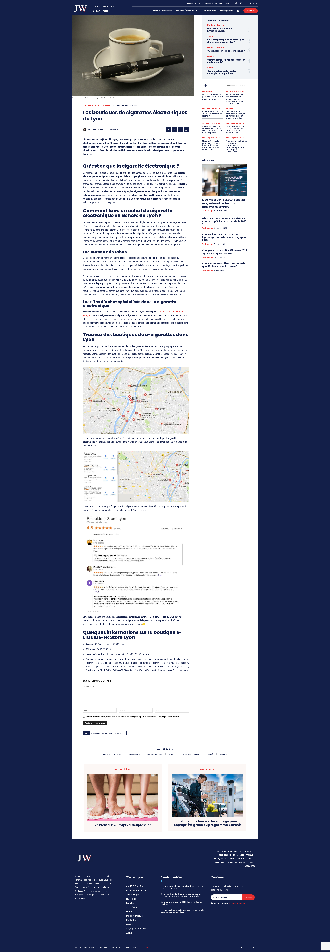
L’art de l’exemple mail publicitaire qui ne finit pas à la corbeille (212, 96)
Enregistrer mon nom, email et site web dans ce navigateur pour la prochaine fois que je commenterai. (132, 716)
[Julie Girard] (85, 129)
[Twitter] (256, 3)
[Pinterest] (180, 129)
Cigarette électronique (101, 733)
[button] (241, 3)
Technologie (91, 105)
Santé (107, 105)
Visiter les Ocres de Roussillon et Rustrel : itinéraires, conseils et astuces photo (212, 129)
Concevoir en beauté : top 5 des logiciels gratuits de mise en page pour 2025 (224, 237)
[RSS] (253, 3)
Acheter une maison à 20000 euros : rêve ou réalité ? (212, 113)
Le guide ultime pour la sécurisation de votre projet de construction (235, 129)
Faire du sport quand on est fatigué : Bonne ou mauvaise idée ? (225, 40)
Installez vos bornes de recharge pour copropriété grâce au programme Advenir (207, 823)
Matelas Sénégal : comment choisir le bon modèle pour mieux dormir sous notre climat (211, 145)
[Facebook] (250, 3)
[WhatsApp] (186, 129)
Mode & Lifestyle (215, 25)
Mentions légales (144, 947)
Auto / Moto (232, 85)
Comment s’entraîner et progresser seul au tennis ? (226, 60)
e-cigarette (120, 733)
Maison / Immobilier (211, 108)
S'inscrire (248, 897)
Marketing (207, 91)
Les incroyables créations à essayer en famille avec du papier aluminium (235, 114)
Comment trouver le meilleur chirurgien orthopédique (222, 72)
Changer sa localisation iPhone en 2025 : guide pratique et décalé (224, 252)
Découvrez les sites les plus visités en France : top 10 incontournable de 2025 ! (224, 221)
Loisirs (210, 56)
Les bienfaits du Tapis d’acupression (123, 825)
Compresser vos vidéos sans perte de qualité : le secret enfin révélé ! (223, 265)
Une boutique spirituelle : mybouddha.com (220, 29)
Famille (229, 108)
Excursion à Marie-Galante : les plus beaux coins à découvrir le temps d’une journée (235, 99)
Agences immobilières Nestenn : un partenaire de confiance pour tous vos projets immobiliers (236, 146)
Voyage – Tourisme (235, 91)
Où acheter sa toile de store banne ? (226, 51)
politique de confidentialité (237, 903)
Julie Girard (97, 130)
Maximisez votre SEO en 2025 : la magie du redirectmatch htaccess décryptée (223, 203)
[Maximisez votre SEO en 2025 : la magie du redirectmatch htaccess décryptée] (224, 180)
